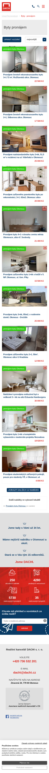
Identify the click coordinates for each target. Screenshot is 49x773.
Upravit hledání (12, 39)
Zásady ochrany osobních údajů (34, 743)
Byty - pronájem (28, 16)
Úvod (4, 16)
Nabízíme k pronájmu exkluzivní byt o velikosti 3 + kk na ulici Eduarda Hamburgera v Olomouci (24, 397)
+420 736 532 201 (33, 6)
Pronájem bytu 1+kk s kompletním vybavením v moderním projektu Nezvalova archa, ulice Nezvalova (23, 437)
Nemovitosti (12, 16)
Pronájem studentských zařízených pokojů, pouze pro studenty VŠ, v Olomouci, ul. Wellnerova (23, 477)
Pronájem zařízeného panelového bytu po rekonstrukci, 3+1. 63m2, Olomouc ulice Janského (23, 197)
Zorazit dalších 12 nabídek (23, 490)
